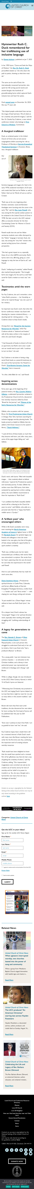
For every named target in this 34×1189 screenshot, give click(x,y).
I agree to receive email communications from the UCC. (17, 867)
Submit (7, 882)
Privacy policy (24, 1186)
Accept (8, 1186)
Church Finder (5, 1)
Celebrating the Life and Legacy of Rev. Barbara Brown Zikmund (15, 1067)
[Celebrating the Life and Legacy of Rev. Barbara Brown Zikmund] (17, 1049)
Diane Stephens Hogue (10, 580)
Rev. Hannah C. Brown (13, 637)
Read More (9, 980)
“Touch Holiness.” (13, 427)
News (17, 1123)
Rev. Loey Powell (21, 210)
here (8, 796)
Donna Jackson (9, 59)
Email (4, 852)
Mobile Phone (7, 860)
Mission (17, 1105)
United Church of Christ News (15, 818)
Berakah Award (9, 534)
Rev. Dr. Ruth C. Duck (21, 68)
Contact (17, 1121)
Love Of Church (17, 1108)
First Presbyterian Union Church (20, 414)
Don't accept (15, 1186)
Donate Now (17, 1161)
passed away (10, 102)
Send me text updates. (8, 875)
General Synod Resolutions (17, 1118)
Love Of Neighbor (17, 1111)
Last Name (6, 844)
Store (17, 1126)
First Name (6, 836)
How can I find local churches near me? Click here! (17, 1114)
